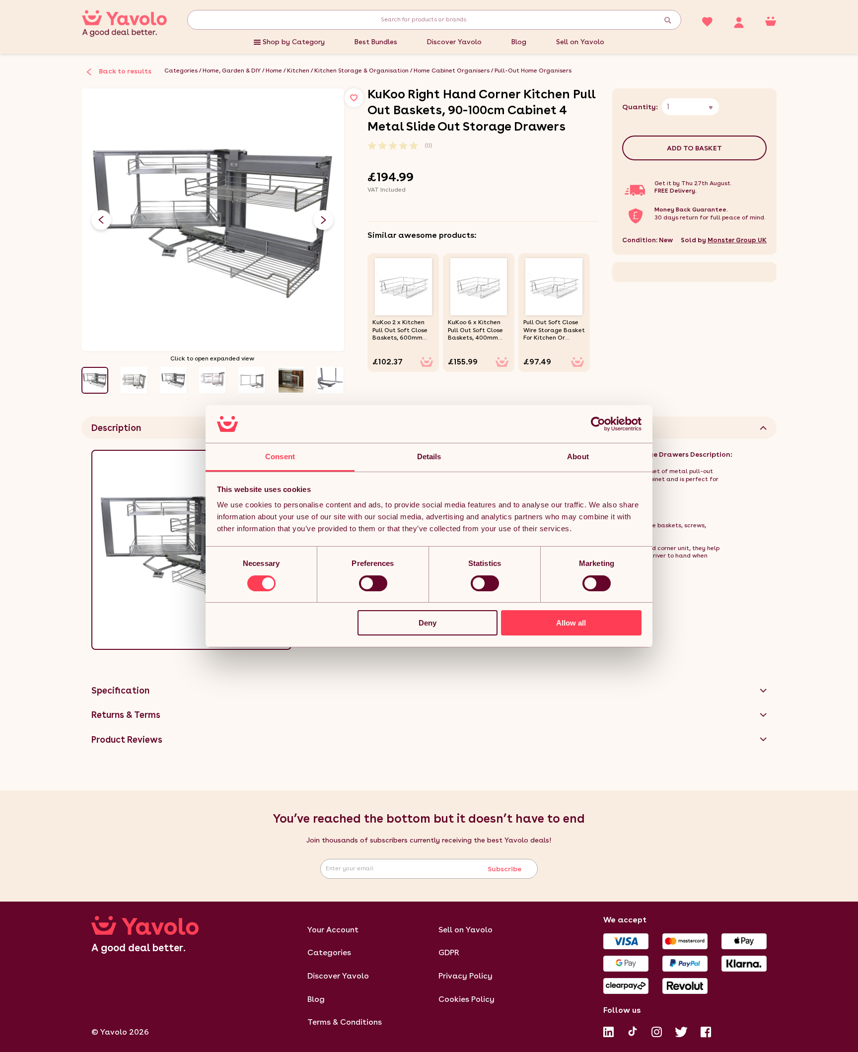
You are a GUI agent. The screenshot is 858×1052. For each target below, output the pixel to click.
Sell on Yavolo (580, 42)
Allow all (571, 623)
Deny (427, 623)
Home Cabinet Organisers (452, 70)
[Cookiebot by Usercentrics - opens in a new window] (598, 424)
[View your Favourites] (707, 21)
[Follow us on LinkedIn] (608, 1030)
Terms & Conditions (344, 1022)
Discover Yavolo (454, 42)
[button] (323, 220)
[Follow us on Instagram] (656, 1030)
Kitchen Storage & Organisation (361, 70)
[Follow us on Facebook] (706, 1030)
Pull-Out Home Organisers (533, 70)
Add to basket (694, 148)
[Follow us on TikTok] (633, 1030)
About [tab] (578, 456)
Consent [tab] (280, 456)
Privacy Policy (465, 976)
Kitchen (298, 70)
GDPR (448, 952)
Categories (181, 70)
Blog (518, 42)
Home (274, 70)
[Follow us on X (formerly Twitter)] (681, 1030)
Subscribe (504, 869)
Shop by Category (294, 42)
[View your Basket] (771, 21)
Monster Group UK (737, 240)
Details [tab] (429, 456)
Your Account (332, 929)
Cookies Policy (466, 999)
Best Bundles (376, 42)
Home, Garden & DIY (232, 70)
